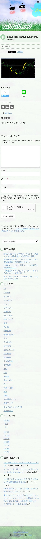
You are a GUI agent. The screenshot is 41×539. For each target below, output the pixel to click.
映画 (5, 373)
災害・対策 (8, 380)
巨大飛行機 (8, 361)
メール (4, 179)
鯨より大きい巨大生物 (13, 407)
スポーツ (7, 296)
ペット (6, 304)
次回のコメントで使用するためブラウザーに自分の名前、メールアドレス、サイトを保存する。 (20, 198)
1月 (6, 427)
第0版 (30, 535)
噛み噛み (8, 113)
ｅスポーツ (8, 411)
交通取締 (7, 312)
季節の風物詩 (9, 335)
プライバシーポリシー (20, 532)
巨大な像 (7, 346)
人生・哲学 (8, 316)
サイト (4, 187)
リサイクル (8, 308)
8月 (6, 424)
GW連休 (7, 293)
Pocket (20, 52)
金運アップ (8, 403)
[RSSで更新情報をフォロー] (12, 107)
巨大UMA (7, 342)
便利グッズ (8, 319)
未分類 (6, 376)
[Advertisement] (13, 517)
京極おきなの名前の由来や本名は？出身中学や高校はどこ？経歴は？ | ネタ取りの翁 (21, 501)
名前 (3, 170)
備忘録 (6, 327)
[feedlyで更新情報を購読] (7, 107)
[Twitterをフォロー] (3, 107)
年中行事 (7, 365)
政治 (5, 369)
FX (5, 289)
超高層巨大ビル (10, 399)
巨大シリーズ (9, 350)
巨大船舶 (7, 357)
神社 (5, 392)
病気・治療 (8, 388)
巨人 (5, 338)
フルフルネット (19, 535)
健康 (5, 323)
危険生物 (7, 331)
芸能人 (6, 395)
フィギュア (8, 300)
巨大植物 (7, 354)
